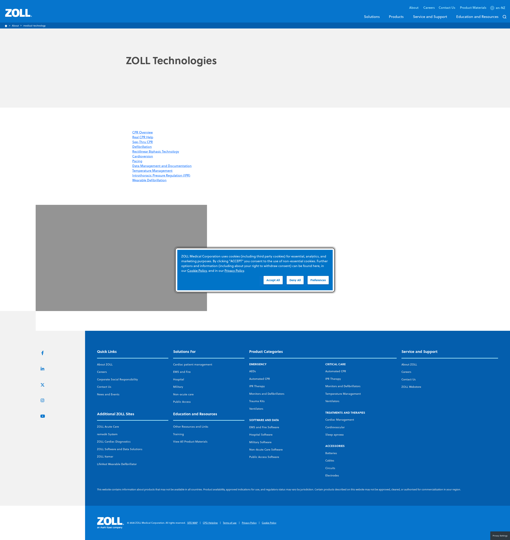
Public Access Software (264, 457)
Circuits (330, 468)
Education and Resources (477, 16)
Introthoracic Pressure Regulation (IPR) (161, 175)
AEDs (252, 371)
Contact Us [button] (447, 7)
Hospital (178, 379)
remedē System (107, 434)
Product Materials (473, 7)
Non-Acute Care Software (266, 450)
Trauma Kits (257, 401)
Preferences (318, 280)
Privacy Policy (249, 522)
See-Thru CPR (142, 142)
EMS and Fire (182, 372)
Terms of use (229, 522)
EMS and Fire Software (264, 427)
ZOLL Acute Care (108, 427)
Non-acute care (183, 394)
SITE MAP (192, 522)
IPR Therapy (257, 386)
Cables (329, 460)
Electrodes (332, 475)
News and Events (108, 394)
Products (396, 16)
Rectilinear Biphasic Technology (155, 151)
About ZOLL (105, 364)
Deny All (295, 280)
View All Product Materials (190, 442)
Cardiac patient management (192, 364)
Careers (429, 7)
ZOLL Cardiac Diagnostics (113, 442)
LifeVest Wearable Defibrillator (117, 464)
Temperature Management (152, 170)
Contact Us (104, 387)
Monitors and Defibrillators (266, 394)
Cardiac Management (339, 420)
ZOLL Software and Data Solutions (119, 449)
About (15, 25)
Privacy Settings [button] (500, 535)
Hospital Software (261, 435)
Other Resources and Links (190, 427)
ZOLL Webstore (411, 387)
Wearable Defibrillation (149, 180)
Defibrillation (142, 146)
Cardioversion (142, 156)
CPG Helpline (210, 522)
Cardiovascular (335, 427)
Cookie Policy (269, 522)
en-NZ (500, 8)
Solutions (372, 16)
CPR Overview (142, 132)
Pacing (137, 161)
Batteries (331, 453)
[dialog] (255, 270)
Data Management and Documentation (162, 166)
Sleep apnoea (334, 435)
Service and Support (430, 16)
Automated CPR (259, 379)
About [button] (414, 7)
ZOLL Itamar (105, 457)
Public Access (182, 402)
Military (178, 387)
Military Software (260, 442)
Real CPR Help (142, 137)
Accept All (273, 280)
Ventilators (256, 409)
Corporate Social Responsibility (117, 379)
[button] (498, 8)
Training (178, 434)
